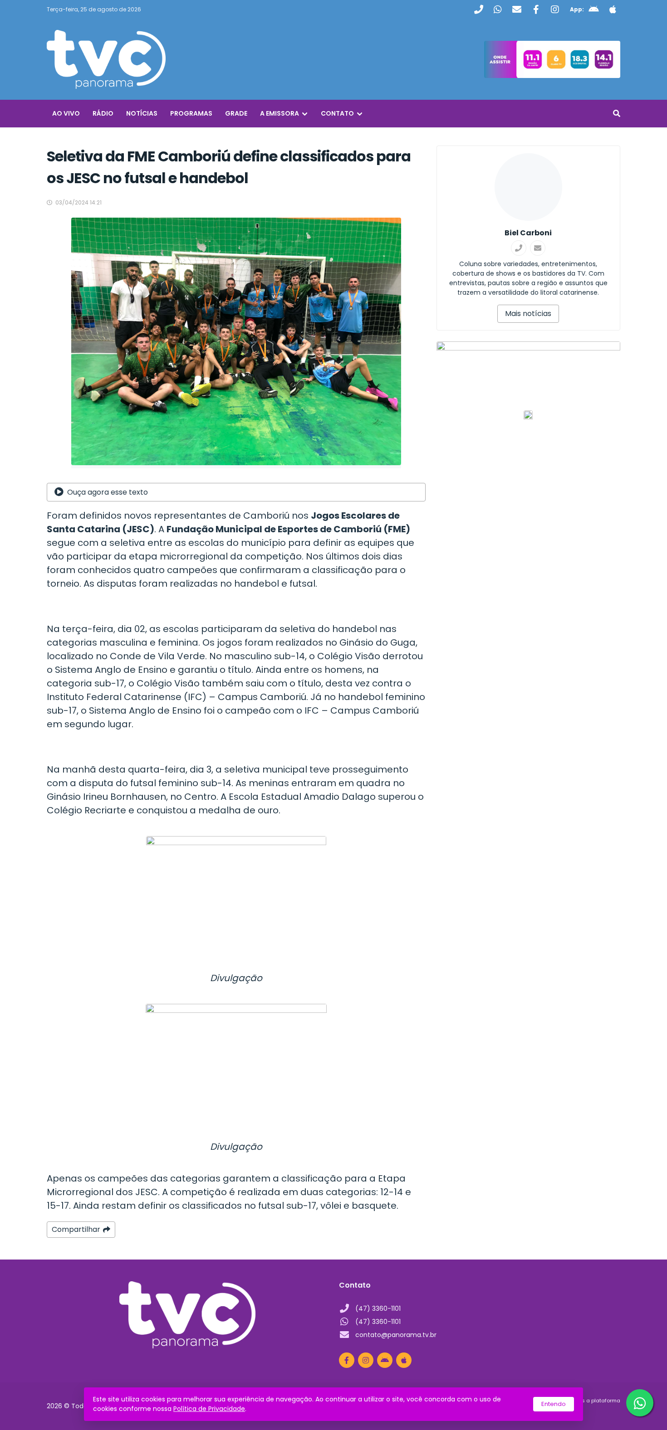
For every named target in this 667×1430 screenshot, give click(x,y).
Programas (191, 113)
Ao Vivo (66, 113)
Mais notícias (528, 313)
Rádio (103, 113)
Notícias (141, 113)
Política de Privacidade (209, 1408)
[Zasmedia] (597, 1411)
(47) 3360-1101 (378, 1308)
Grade (236, 113)
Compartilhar (76, 1229)
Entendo (553, 1404)
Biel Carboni (528, 233)
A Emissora (279, 113)
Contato (337, 113)
